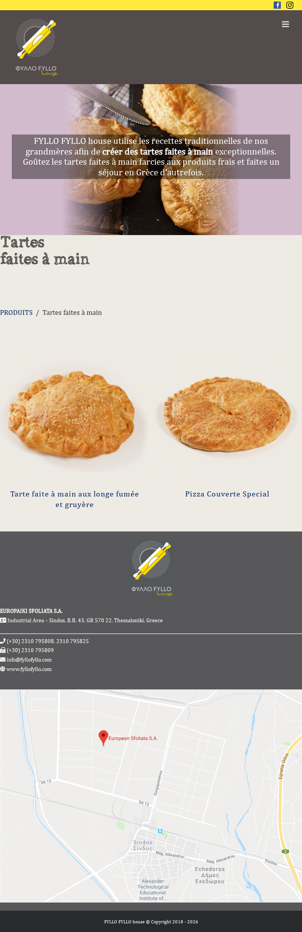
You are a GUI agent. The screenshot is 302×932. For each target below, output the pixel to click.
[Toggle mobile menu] (286, 24)
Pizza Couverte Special (227, 493)
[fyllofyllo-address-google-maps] (151, 694)
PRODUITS (16, 312)
